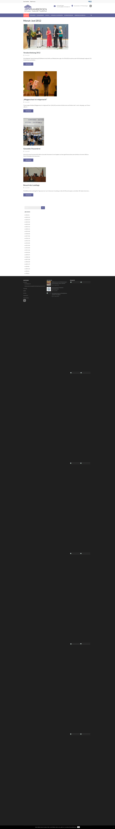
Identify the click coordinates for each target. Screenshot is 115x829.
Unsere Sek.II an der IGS (80, 15)
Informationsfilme (68, 15)
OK (78, 827)
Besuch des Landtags (31, 185)
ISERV (24, 290)
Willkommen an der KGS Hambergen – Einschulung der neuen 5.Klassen (60, 282)
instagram (91, 6)
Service (24, 293)
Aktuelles (26, 15)
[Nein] (113, 827)
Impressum (25, 295)
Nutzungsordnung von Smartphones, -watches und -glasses (59, 294)
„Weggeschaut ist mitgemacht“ (35, 99)
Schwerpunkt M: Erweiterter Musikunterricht (57, 288)
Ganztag (25, 288)
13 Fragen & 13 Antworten (57, 15)
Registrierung (32, 1)
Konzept (25, 282)
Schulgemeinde (40, 15)
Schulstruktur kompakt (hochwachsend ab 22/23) (35, 286)
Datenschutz (26, 297)
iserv (90, 1)
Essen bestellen (26, 1)
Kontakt (47, 15)
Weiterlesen (28, 64)
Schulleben (32, 15)
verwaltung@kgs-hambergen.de (63, 6)
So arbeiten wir (28, 283)
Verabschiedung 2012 (31, 53)
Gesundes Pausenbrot (31, 149)
